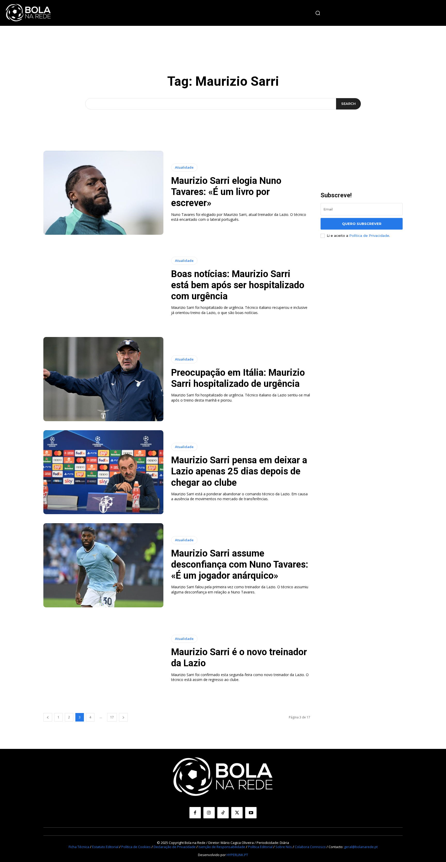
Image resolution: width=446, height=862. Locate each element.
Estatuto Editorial (105, 846)
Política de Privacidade (369, 235)
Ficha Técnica (79, 846)
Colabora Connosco (310, 846)
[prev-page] (47, 717)
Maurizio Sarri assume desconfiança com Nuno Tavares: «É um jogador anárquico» (239, 564)
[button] (318, 13)
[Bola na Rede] (28, 13)
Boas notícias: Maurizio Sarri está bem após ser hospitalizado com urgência (237, 285)
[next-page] (123, 717)
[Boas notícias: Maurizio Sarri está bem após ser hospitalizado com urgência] (103, 286)
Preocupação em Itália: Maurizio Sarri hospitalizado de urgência (238, 378)
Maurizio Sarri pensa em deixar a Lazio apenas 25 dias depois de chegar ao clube (239, 471)
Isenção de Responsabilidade (221, 846)
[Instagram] (209, 812)
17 (112, 717)
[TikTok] (223, 812)
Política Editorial (260, 846)
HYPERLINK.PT (237, 854)
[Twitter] (237, 812)
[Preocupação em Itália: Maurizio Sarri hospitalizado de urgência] (103, 379)
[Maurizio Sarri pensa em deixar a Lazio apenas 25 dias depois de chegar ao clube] (103, 472)
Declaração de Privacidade (175, 846)
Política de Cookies (136, 846)
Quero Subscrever (361, 224)
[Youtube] (251, 812)
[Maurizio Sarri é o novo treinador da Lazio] (103, 658)
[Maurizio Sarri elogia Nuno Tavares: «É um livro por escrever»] (103, 193)
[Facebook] (195, 812)
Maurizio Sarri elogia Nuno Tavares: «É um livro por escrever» (226, 191)
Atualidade (184, 167)
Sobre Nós (283, 846)
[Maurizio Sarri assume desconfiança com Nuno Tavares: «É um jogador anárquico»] (103, 565)
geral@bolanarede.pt (361, 846)
